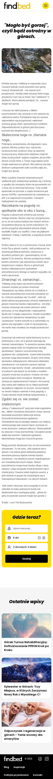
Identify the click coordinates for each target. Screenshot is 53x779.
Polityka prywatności (16, 775)
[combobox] (26, 528)
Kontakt (37, 775)
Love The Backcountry (21, 502)
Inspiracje (19, 767)
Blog (6, 767)
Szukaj (26, 558)
